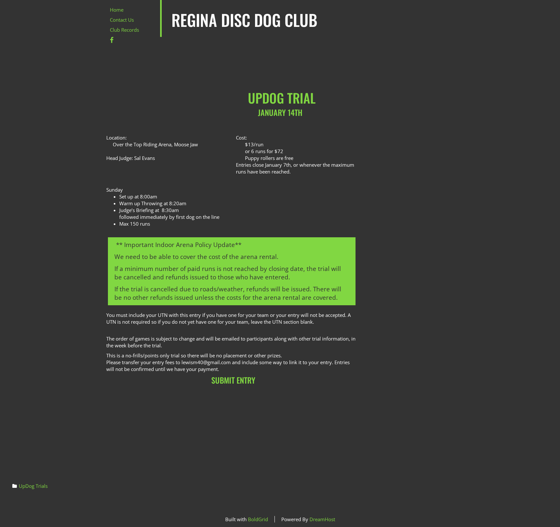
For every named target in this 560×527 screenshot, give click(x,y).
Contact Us (122, 20)
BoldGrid (258, 519)
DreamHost (322, 519)
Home (116, 9)
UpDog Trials (33, 486)
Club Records (124, 30)
